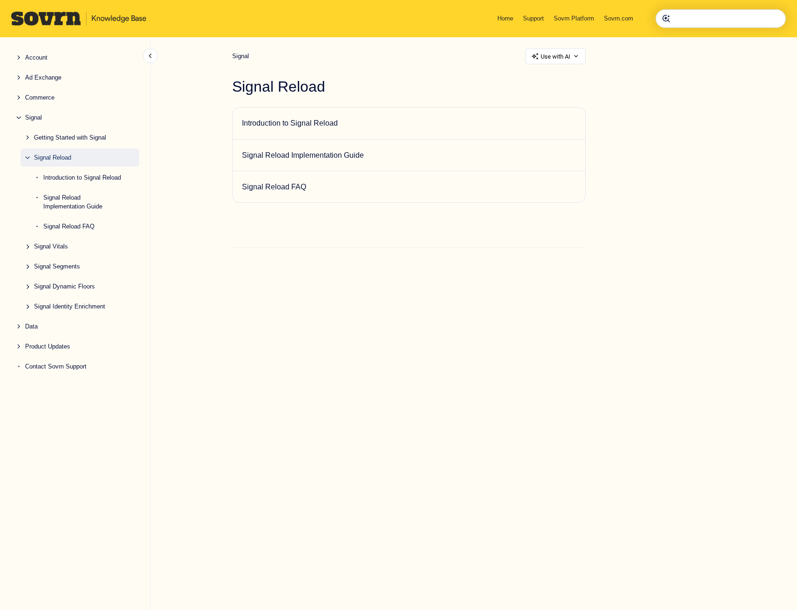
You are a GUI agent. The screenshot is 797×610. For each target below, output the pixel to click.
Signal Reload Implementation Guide (72, 202)
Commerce (39, 97)
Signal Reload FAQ (68, 226)
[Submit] (666, 18)
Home (505, 18)
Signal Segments (57, 266)
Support (533, 18)
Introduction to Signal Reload (82, 177)
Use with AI (555, 56)
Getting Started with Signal (70, 137)
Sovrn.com (618, 18)
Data (31, 326)
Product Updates (47, 346)
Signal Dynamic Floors (64, 286)
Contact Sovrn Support (56, 366)
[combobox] (720, 18)
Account (36, 57)
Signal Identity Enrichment (69, 306)
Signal (33, 117)
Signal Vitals (51, 246)
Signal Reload (52, 157)
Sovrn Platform (574, 18)
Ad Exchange (43, 77)
